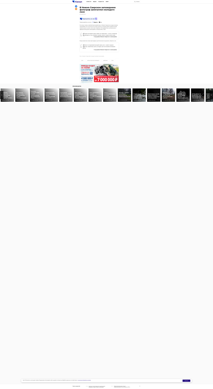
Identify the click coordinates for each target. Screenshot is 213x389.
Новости (88, 1)
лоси (112, 60)
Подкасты (101, 1)
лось (82, 60)
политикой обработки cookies (84, 380)
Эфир (107, 1)
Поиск (138, 1)
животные (105, 60)
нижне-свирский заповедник (93, 60)
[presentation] (1, 95)
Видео (95, 1)
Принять (186, 380)
